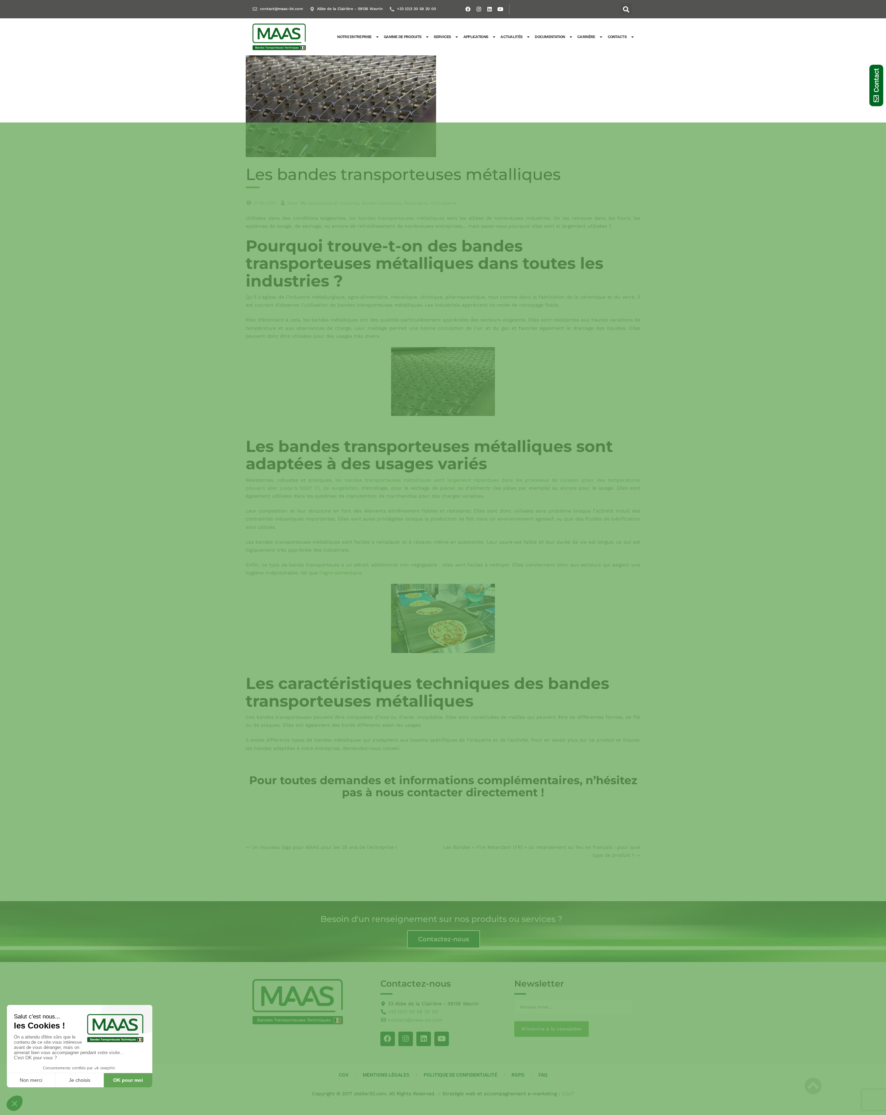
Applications (475, 37)
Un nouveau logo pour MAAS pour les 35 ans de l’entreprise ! (324, 847)
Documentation (550, 37)
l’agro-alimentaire (340, 572)
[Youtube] (500, 9)
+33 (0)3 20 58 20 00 (416, 9)
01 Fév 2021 (264, 203)
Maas (293, 203)
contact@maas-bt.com (281, 9)
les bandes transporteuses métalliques (396, 218)
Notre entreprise (354, 37)
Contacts (617, 37)
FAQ (543, 1075)
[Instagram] (479, 9)
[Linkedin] (490, 9)
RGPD (518, 1075)
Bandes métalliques (381, 203)
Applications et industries (333, 203)
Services (442, 37)
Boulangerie (415, 203)
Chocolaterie (443, 203)
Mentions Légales (386, 1075)
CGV (344, 1075)
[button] (626, 9)
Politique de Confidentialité (460, 1075)
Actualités (511, 37)
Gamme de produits (402, 37)
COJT (568, 1093)
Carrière (586, 37)
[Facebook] (468, 9)
